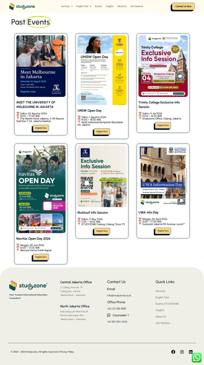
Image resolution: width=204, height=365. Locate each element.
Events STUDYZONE (167, 303)
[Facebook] (173, 352)
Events (98, 6)
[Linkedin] (191, 352)
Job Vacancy (136, 6)
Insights (109, 6)
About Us (121, 6)
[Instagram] (182, 352)
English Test (82, 6)
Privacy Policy (66, 351)
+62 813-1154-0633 (117, 321)
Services (65, 6)
